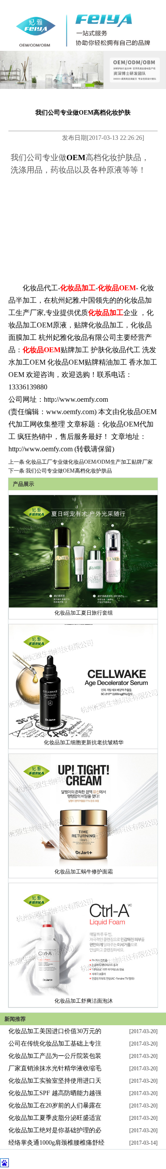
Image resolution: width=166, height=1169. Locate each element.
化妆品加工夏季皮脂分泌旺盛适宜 (54, 1118)
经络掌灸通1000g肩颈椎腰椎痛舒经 (56, 1142)
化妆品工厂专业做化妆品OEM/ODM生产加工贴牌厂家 (89, 462)
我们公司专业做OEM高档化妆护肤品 (69, 471)
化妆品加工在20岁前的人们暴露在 (54, 1105)
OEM (75, 157)
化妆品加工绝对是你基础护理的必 (54, 1130)
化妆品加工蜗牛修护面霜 (83, 872)
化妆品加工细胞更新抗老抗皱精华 (84, 742)
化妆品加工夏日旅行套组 (83, 613)
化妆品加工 (78, 288)
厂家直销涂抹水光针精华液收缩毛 (54, 1068)
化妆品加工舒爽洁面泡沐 (83, 1001)
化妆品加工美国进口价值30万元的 (54, 1031)
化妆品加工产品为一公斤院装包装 (54, 1056)
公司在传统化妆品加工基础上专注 (54, 1043)
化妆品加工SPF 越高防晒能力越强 (54, 1093)
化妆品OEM (117, 288)
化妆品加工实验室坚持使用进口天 (54, 1080)
